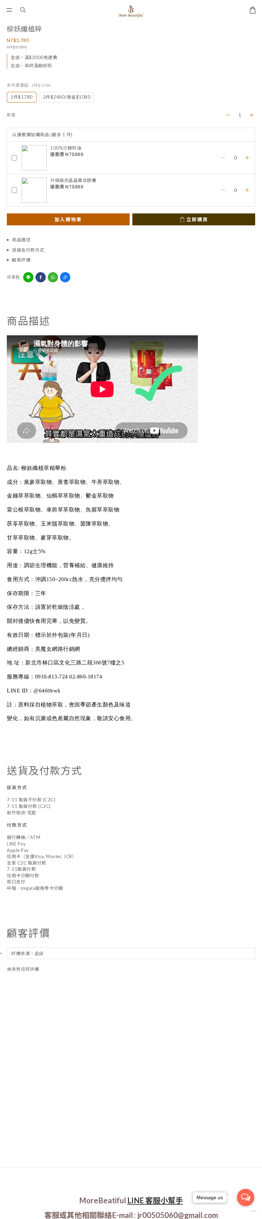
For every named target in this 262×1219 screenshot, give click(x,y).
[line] (28, 277)
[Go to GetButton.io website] (246, 1211)
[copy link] (65, 277)
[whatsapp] (53, 277)
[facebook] (40, 277)
